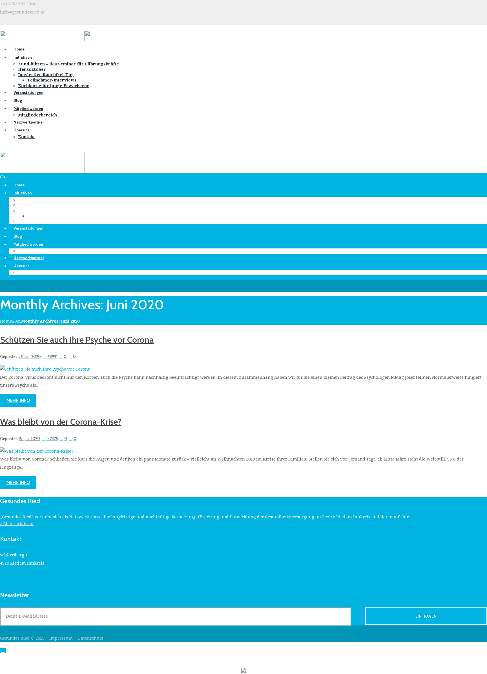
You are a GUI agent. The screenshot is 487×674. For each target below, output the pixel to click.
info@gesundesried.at (22, 12)
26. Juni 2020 (30, 356)
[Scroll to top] (3, 650)
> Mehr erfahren (17, 523)
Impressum (61, 638)
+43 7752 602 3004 (17, 3)
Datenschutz (90, 638)
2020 (16, 321)
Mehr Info (18, 400)
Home (6, 321)
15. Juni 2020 (29, 438)
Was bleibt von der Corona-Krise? (60, 422)
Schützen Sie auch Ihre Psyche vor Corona (77, 339)
